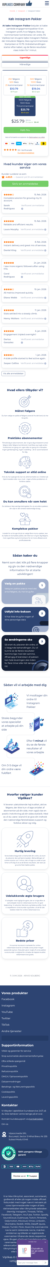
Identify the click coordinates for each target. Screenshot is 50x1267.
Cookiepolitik (8, 1092)
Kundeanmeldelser (26, 153)
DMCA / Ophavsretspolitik (15, 1076)
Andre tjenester (12, 1031)
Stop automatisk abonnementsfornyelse (22, 1056)
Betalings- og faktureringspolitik (18, 1087)
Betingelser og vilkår (37, 137)
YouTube (7, 1011)
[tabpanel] (25, 114)
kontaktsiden (36, 1119)
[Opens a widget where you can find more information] (32, 1252)
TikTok (5, 1024)
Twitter (6, 1018)
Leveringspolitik (10, 1097)
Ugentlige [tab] (25, 57)
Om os (5, 1124)
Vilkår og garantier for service (16, 1051)
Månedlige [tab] (25, 64)
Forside (12, 11)
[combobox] (25, 1038)
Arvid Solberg (32, 975)
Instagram (21, 11)
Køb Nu (25, 130)
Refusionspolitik (10, 1071)
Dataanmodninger (11, 1081)
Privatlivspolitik (9, 1066)
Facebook (8, 999)
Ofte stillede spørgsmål (13, 1061)
